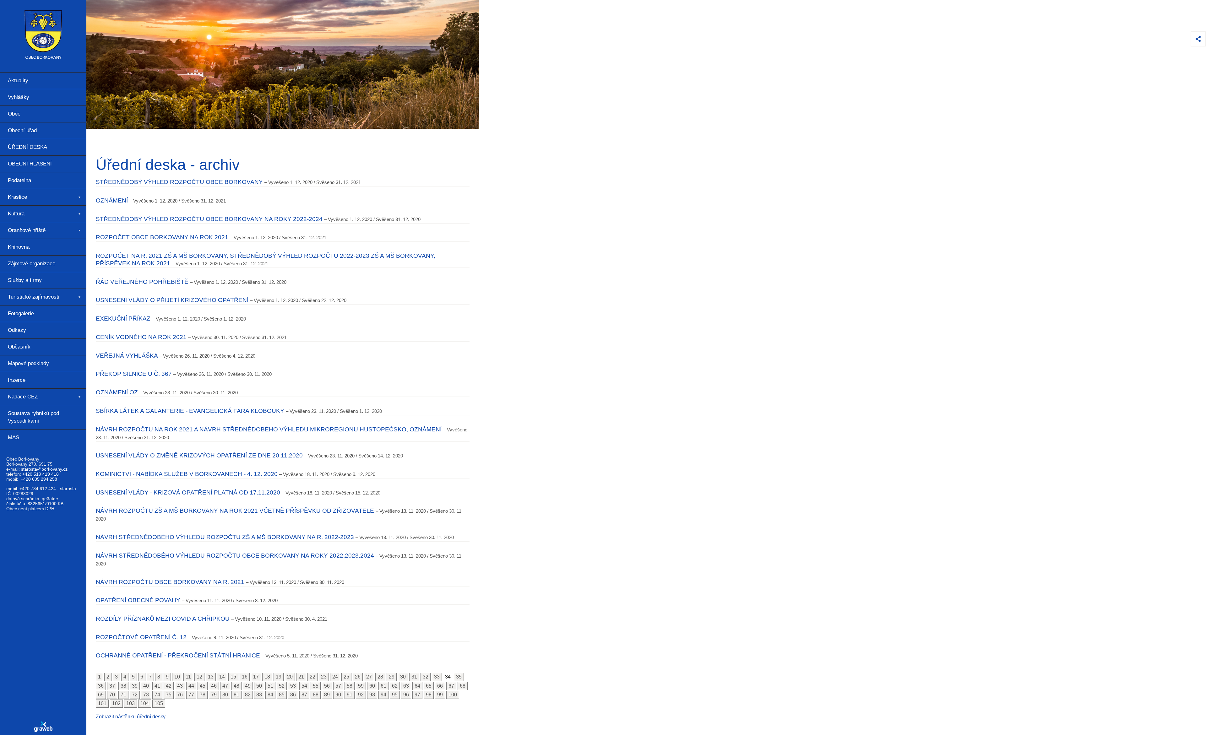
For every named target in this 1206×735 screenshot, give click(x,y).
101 (102, 703)
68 (462, 686)
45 (202, 686)
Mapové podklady (28, 363)
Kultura (16, 214)
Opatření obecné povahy (138, 600)
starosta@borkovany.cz (44, 469)
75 (168, 694)
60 (372, 686)
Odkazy (17, 330)
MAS (13, 437)
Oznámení (112, 200)
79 (214, 694)
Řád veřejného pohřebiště (142, 281)
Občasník (19, 347)
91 (349, 694)
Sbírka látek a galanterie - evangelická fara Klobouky (190, 411)
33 (437, 676)
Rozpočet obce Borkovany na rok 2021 (162, 237)
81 (236, 694)
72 (135, 694)
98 (429, 694)
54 (304, 686)
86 (293, 694)
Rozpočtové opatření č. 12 (141, 637)
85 (282, 694)
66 (440, 686)
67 (451, 686)
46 (214, 686)
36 (101, 686)
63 (406, 686)
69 (101, 694)
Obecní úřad (22, 130)
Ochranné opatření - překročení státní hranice (178, 655)
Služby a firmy (25, 280)
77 (191, 694)
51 (270, 686)
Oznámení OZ (117, 392)
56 (327, 686)
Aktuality (18, 81)
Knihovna (19, 247)
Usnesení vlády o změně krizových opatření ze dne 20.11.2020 (199, 455)
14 (222, 676)
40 (146, 686)
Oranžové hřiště (27, 230)
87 (304, 694)
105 (159, 703)
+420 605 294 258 (39, 479)
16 (244, 676)
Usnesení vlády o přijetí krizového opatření (172, 300)
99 (440, 694)
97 (417, 694)
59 (361, 686)
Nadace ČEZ (23, 397)
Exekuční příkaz (123, 318)
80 (225, 694)
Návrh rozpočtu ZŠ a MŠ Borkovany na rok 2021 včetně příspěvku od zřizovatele (235, 510)
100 (452, 694)
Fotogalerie (21, 313)
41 (157, 686)
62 (395, 686)
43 (180, 686)
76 (180, 694)
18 (267, 676)
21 (301, 676)
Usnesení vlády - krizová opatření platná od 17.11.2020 (188, 492)
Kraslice (17, 197)
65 (429, 686)
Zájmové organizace (31, 264)
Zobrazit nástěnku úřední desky (131, 716)
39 (135, 686)
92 (361, 694)
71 (123, 694)
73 (146, 694)
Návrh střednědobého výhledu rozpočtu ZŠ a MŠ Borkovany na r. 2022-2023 (225, 537)
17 (256, 676)
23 (324, 676)
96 (406, 694)
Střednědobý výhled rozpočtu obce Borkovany (179, 182)
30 (403, 676)
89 (327, 694)
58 (349, 686)
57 (338, 686)
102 (116, 703)
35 (459, 676)
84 (270, 694)
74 (157, 694)
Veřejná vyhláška (127, 355)
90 (338, 694)
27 (369, 676)
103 (130, 703)
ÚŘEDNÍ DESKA (27, 147)
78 (202, 694)
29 (391, 676)
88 (315, 694)
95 (395, 694)
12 (199, 676)
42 (168, 686)
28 (380, 676)
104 (144, 703)
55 (315, 686)
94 (383, 694)
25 (346, 676)
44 (191, 686)
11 (188, 676)
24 (335, 676)
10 (177, 676)
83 (259, 694)
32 (425, 676)
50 (259, 686)
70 (112, 694)
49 (248, 686)
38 (123, 686)
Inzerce (16, 380)
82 (248, 694)
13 (211, 676)
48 (236, 686)
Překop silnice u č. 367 (134, 373)
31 (414, 676)
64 (417, 686)
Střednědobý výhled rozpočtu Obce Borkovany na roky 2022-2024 (209, 219)
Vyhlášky (18, 97)
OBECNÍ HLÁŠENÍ (30, 164)
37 (112, 686)
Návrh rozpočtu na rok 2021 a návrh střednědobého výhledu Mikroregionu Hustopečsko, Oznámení (269, 429)
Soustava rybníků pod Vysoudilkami (33, 417)
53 (293, 686)
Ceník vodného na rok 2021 (141, 337)
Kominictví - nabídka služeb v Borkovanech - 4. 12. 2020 (187, 474)
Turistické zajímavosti (33, 297)
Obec (14, 114)
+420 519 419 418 (40, 474)
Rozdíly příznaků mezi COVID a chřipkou (163, 618)
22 (312, 676)
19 (278, 676)
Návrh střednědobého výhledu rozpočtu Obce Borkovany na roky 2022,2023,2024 (235, 555)
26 (358, 676)
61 (383, 686)
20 (290, 676)
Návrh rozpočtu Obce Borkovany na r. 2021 (170, 582)
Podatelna (19, 180)
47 (225, 686)
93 (372, 694)
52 (282, 686)
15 (233, 676)
